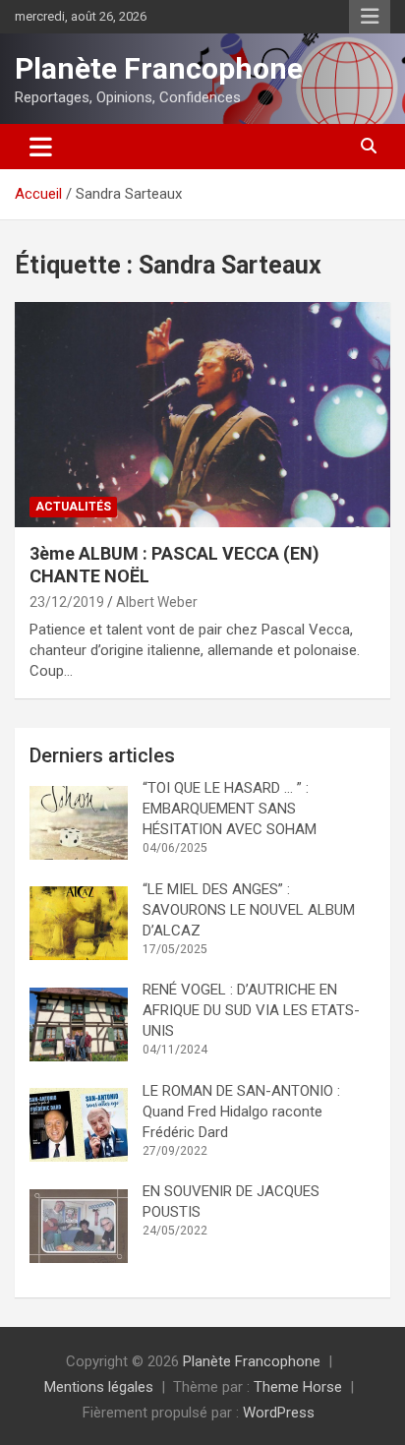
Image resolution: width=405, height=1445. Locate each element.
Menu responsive (369, 16)
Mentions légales (98, 1387)
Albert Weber (157, 602)
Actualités (73, 506)
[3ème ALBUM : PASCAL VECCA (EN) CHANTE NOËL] (202, 414)
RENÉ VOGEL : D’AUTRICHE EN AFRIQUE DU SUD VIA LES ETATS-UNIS (251, 1010)
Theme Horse (298, 1387)
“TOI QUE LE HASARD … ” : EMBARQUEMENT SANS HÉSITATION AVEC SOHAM (230, 808)
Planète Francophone (159, 68)
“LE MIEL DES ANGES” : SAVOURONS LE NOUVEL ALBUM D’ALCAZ (249, 909)
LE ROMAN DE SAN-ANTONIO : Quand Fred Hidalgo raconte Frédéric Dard (243, 1111)
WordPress (279, 1412)
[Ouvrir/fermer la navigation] (41, 146)
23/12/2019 (66, 602)
